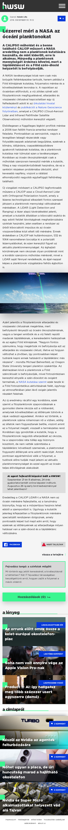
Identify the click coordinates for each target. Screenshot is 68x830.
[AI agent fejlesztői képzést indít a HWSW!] (34, 485)
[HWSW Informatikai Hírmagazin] (13, 5)
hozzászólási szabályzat (54, 820)
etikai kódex (36, 820)
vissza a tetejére (52, 555)
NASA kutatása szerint (33, 381)
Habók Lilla (22, 17)
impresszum (10, 820)
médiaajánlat (23, 820)
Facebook (14, 544)
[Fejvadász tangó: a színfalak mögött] (34, 574)
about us (42, 823)
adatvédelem (30, 823)
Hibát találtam (55, 544)
